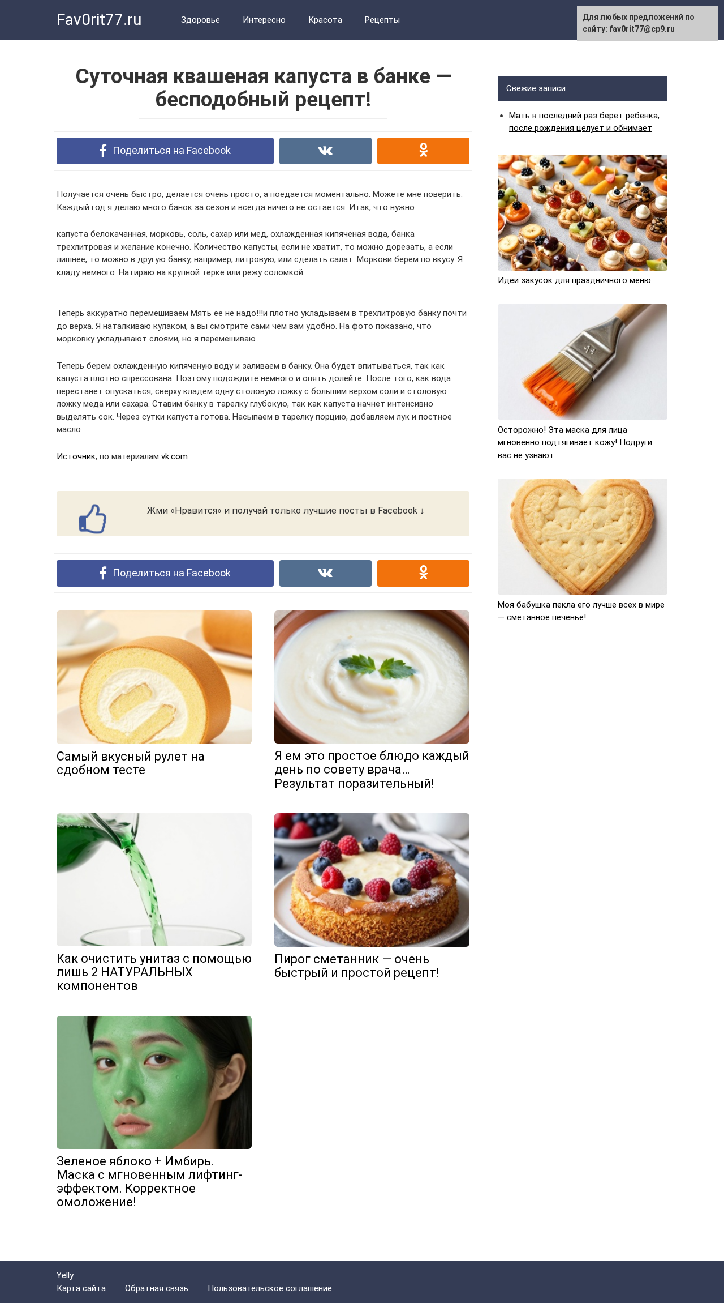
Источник (76, 456)
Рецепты (382, 20)
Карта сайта (81, 1288)
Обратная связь (156, 1288)
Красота (325, 20)
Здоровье (200, 20)
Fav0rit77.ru (99, 19)
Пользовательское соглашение (270, 1288)
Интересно (264, 20)
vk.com (174, 456)
